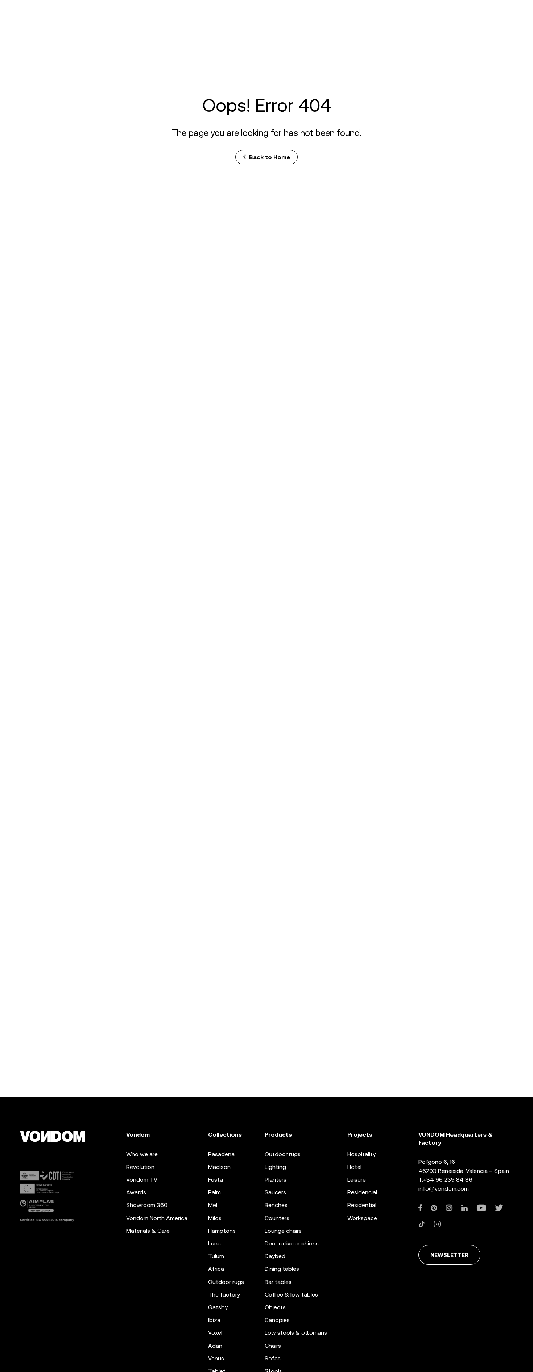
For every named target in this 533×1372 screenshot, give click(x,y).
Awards (136, 1192)
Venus (216, 1358)
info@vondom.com (443, 1189)
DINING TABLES (282, 1269)
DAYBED (275, 1256)
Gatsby (218, 1307)
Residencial (362, 1192)
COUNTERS (277, 1218)
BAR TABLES (278, 1282)
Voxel (215, 1333)
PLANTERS (275, 1180)
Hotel (354, 1167)
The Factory (224, 1294)
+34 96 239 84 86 (447, 1180)
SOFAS (273, 1358)
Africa (216, 1269)
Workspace (362, 1218)
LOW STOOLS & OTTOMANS (296, 1333)
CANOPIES (277, 1320)
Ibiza (214, 1320)
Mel (212, 1205)
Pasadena (221, 1154)
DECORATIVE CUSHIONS (292, 1243)
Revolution (140, 1167)
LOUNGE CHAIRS (283, 1231)
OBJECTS (275, 1307)
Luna (214, 1243)
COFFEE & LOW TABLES (291, 1294)
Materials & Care (148, 1231)
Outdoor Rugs (226, 1282)
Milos (215, 1218)
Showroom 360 (147, 1205)
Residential (361, 1205)
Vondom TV (141, 1180)
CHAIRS (273, 1346)
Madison (219, 1167)
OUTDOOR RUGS (283, 1154)
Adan (215, 1346)
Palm (214, 1192)
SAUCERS (275, 1192)
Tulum (216, 1256)
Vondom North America (156, 1218)
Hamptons (222, 1231)
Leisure (356, 1180)
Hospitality (361, 1154)
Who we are (142, 1154)
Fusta (215, 1180)
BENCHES (276, 1205)
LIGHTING (275, 1167)
